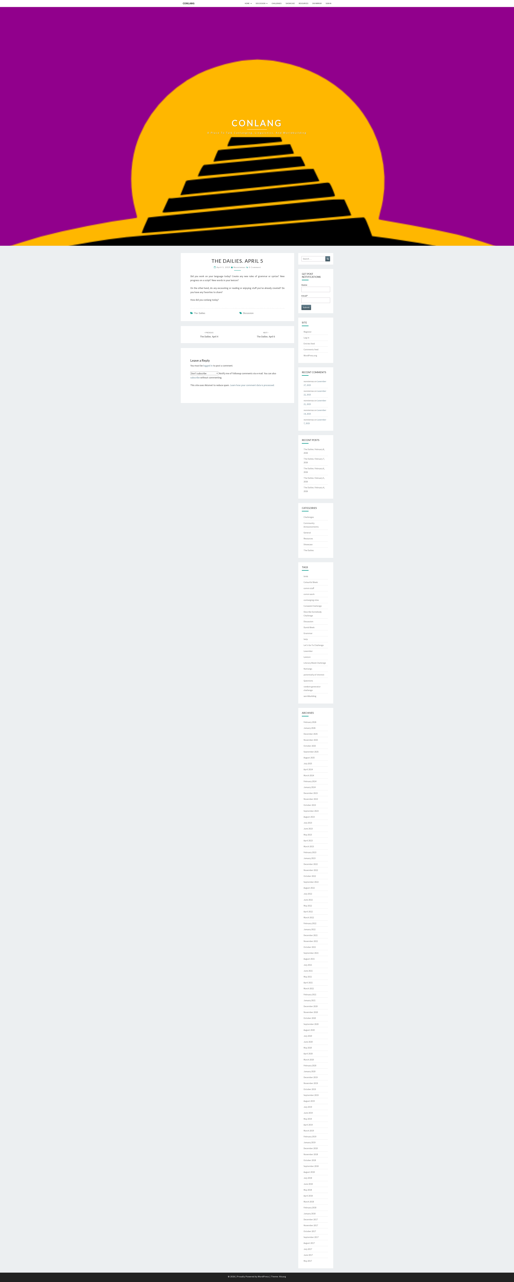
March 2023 (309, 846)
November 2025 (311, 740)
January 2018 (309, 1213)
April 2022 (308, 911)
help (306, 639)
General (307, 532)
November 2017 (311, 1225)
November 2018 (311, 1154)
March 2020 (309, 1059)
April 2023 (308, 840)
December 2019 (311, 1077)
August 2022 (309, 887)
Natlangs (308, 668)
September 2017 (311, 1237)
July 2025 (308, 763)
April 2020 (308, 1053)
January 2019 (309, 1142)
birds (306, 576)
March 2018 (309, 1201)
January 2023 (309, 858)
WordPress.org (310, 355)
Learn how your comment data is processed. (252, 385)
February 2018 (310, 1207)
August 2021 (309, 958)
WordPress (263, 1276)
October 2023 (310, 805)
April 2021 (308, 982)
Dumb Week (309, 627)
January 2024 (309, 787)
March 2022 (309, 917)
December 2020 (311, 1006)
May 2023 (308, 834)
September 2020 (311, 1024)
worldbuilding (310, 696)
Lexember (308, 651)
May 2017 (308, 1260)
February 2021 (310, 994)
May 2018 (308, 1189)
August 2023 (309, 816)
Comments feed (311, 349)
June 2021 (308, 970)
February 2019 (310, 1136)
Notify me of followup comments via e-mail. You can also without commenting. (233, 375)
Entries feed (309, 343)
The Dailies (199, 313)
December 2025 (311, 734)
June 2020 (308, 1041)
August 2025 (309, 757)
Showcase (290, 3)
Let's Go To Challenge (314, 645)
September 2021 (311, 953)
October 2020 (310, 1018)
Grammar (308, 633)
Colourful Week (311, 582)
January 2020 (309, 1071)
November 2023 (311, 799)
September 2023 (311, 811)
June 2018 (308, 1184)
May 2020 (308, 1047)
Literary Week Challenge (315, 663)
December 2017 (311, 1219)
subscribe (195, 377)
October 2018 (310, 1160)
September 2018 (311, 1166)
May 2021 (308, 976)
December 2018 (311, 1148)
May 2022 (308, 905)
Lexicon (307, 657)
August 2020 (309, 1030)
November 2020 (311, 1012)
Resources (303, 3)
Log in (306, 337)
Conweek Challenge (313, 606)
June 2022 (308, 899)
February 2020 (310, 1065)
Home (247, 3)
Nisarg (282, 1276)
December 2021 (311, 935)
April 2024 (308, 769)
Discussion (260, 3)
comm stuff (309, 588)
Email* (304, 295)
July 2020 (308, 1036)
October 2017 (310, 1231)
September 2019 (311, 1095)
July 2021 (308, 965)
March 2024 (309, 775)
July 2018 (308, 1178)
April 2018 (308, 1195)
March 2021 (309, 988)
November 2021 (311, 941)
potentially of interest (314, 674)
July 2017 (308, 1249)
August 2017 (309, 1243)
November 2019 (311, 1083)
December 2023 (311, 793)
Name (304, 285)
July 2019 (308, 1107)
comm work (309, 594)
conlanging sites (311, 600)
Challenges (277, 3)
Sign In (328, 3)
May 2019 (308, 1118)
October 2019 (310, 1089)
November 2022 (311, 870)
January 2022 (309, 929)
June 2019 (308, 1112)
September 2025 (311, 751)
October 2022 (310, 876)
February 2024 (310, 781)
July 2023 (308, 822)
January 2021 (309, 1000)
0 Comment (255, 267)
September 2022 (311, 882)
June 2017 (308, 1255)
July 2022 (308, 893)
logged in (208, 365)
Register (307, 331)
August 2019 (309, 1101)
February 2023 (310, 852)
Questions (308, 680)
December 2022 (311, 864)
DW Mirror (317, 3)
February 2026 (310, 722)
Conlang (188, 3)
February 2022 (310, 923)
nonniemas (239, 267)
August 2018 (309, 1172)
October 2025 (310, 745)
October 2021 (310, 947)
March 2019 (309, 1130)
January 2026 (309, 728)
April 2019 (308, 1124)
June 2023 (308, 828)
